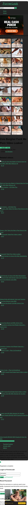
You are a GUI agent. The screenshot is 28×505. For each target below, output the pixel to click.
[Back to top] (0, 462)
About (2, 147)
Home (4, 11)
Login (2, 477)
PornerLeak (10, 3)
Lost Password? (8, 477)
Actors (5, 13)
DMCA (5, 448)
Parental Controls (8, 444)
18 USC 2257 (7, 446)
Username (3, 473)
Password (3, 475)
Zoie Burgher (9, 151)
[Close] (0, 464)
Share (8, 147)
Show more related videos (7, 441)
